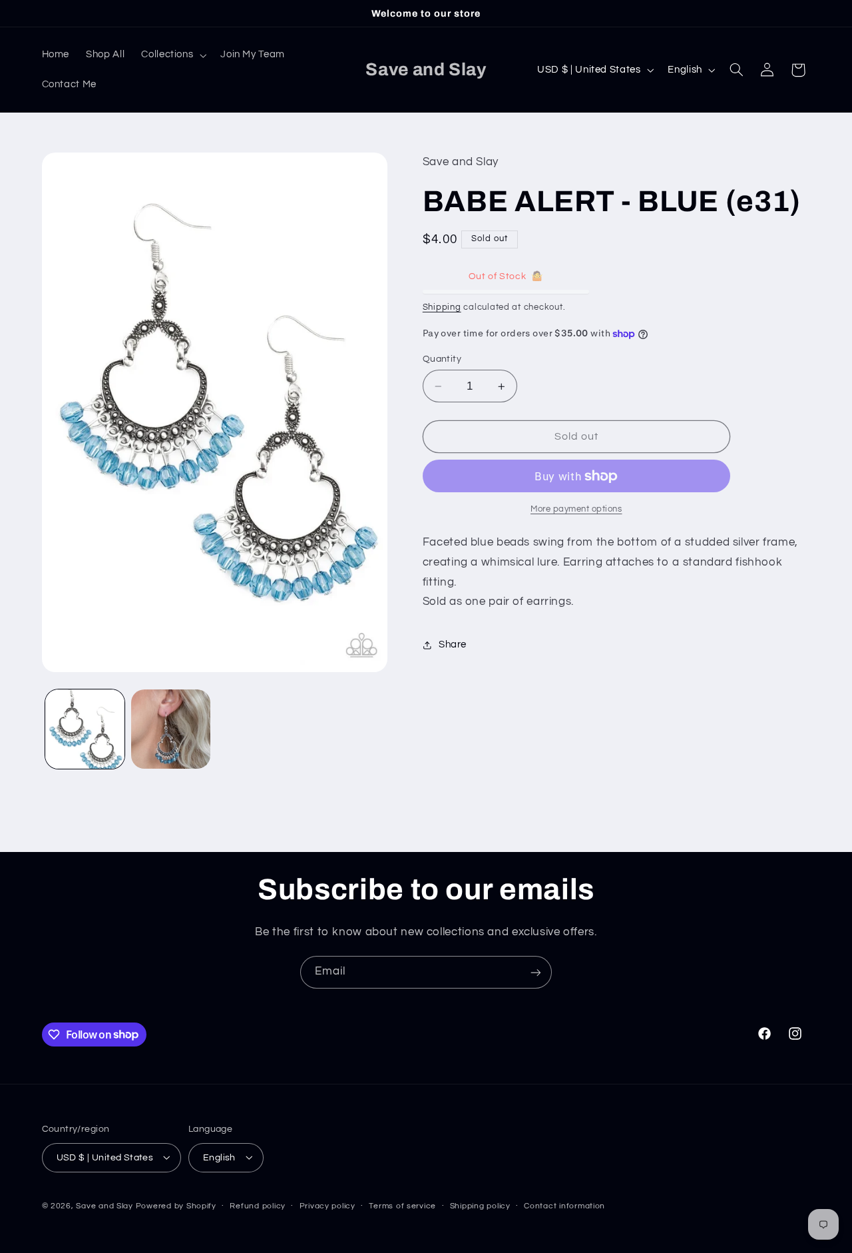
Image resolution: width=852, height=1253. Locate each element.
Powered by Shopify (176, 1205)
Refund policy (258, 1206)
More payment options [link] (576, 509)
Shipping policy (480, 1206)
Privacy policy (327, 1206)
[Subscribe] (536, 972)
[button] (172, 55)
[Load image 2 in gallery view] (170, 729)
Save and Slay (104, 1205)
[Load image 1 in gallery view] (84, 729)
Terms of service (402, 1206)
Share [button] (453, 644)
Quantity (442, 359)
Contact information (564, 1206)
